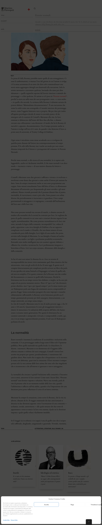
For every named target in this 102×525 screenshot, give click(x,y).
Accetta (46, 505)
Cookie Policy (6, 520)
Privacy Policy (14, 520)
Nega (72, 505)
